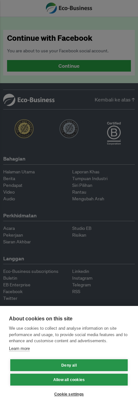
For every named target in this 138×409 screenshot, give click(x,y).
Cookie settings (69, 394)
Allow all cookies (69, 380)
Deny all (69, 365)
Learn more (19, 348)
